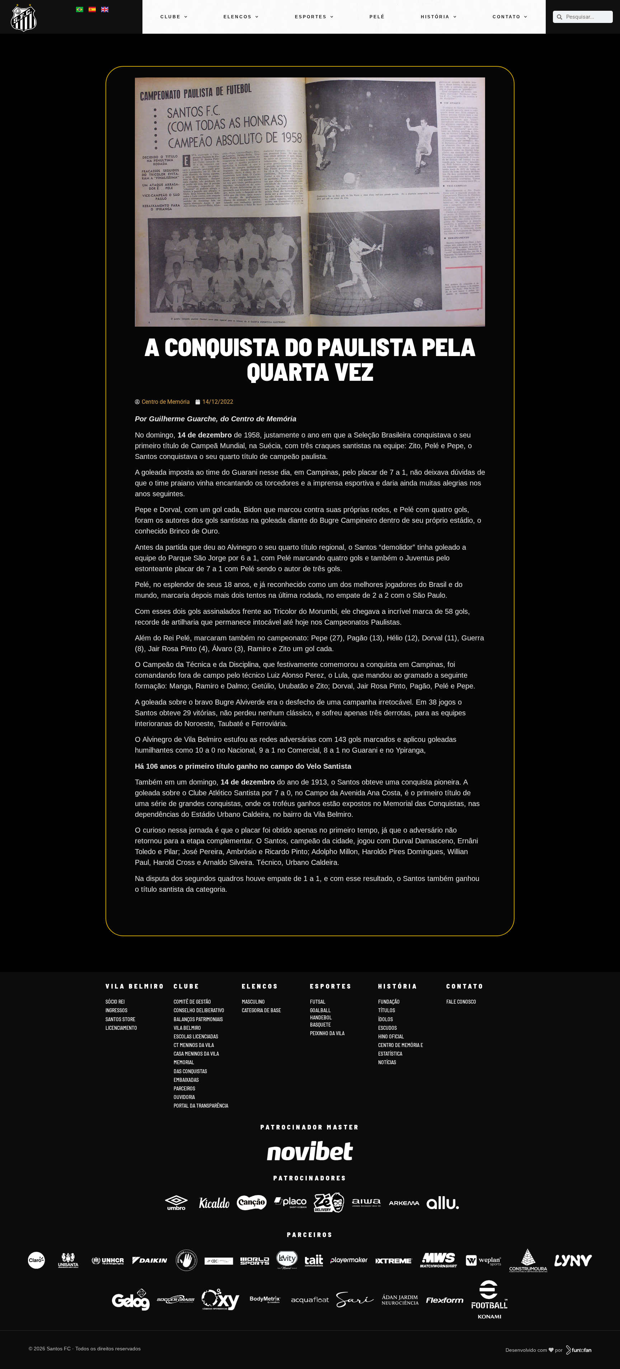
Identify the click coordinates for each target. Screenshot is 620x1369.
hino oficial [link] (391, 1036)
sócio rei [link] (115, 1002)
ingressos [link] (116, 1010)
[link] (26, 18)
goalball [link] (320, 1010)
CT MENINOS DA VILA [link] (194, 1045)
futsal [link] (317, 1002)
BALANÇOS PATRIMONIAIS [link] (198, 1019)
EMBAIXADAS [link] (186, 1080)
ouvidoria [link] (184, 1097)
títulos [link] (386, 1010)
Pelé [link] (377, 16)
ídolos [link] (385, 1019)
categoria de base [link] (262, 1010)
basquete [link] (320, 1025)
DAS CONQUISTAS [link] (190, 1071)
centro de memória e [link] (400, 1045)
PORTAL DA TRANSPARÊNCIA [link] (201, 1106)
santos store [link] (120, 1019)
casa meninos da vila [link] (196, 1054)
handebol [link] (321, 1017)
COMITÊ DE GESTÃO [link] (192, 1002)
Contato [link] (507, 16)
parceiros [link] (184, 1088)
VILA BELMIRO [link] (187, 1028)
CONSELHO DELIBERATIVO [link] (199, 1010)
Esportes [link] (311, 16)
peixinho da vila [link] (327, 1033)
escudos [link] (387, 1028)
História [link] (435, 16)
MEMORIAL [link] (184, 1062)
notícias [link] (387, 1062)
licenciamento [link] (121, 1028)
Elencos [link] (238, 16)
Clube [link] (170, 16)
